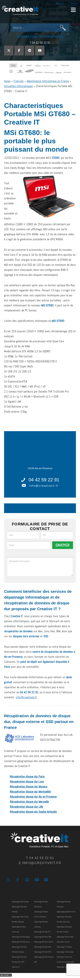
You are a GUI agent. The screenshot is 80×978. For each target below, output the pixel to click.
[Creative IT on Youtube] (39, 50)
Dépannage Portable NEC (43, 952)
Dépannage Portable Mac (42, 947)
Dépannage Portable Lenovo (43, 942)
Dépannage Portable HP (42, 931)
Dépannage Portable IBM (42, 937)
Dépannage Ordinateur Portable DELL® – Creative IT (19, 962)
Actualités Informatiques (18, 86)
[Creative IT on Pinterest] (29, 50)
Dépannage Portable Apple (21, 937)
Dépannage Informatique (20, 901)
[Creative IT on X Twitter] (8, 50)
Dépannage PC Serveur (64, 947)
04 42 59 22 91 (44, 479)
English (60, 3)
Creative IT (20, 10)
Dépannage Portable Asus (21, 942)
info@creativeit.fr (44, 485)
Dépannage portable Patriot (66, 911)
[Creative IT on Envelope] (46, 880)
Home (7, 81)
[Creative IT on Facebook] (19, 50)
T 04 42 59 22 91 (40, 43)
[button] (73, 9)
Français (73, 3)
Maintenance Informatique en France (48, 81)
